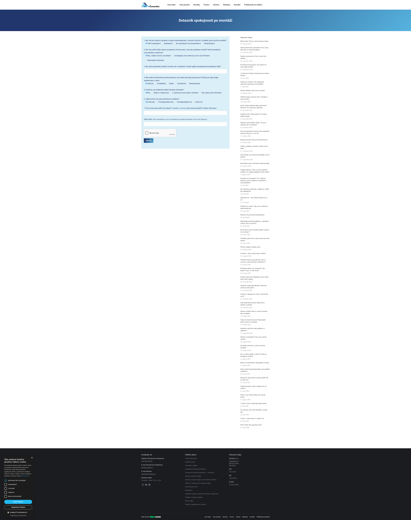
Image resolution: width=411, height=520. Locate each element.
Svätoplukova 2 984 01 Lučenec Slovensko (234, 463)
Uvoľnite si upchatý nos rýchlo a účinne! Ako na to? (254, 295)
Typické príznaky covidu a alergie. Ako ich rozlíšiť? (253, 387)
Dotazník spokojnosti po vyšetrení (195, 504)
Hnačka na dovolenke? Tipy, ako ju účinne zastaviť (253, 338)
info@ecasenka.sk (147, 467)
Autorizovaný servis (191, 487)
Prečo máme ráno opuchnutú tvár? (251, 425)
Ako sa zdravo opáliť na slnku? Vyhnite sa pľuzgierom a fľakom (253, 355)
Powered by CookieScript (18, 515)
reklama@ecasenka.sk (148, 474)
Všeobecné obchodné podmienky (195, 469)
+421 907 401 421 (146, 461)
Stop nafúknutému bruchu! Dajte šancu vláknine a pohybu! (252, 304)
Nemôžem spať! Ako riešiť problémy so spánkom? (252, 329)
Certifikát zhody (190, 462)
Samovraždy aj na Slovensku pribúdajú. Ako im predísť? (255, 156)
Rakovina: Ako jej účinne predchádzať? (252, 215)
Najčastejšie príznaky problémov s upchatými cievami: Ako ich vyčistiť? (254, 222)
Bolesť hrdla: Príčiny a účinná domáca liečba (254, 41)
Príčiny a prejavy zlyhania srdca (250, 247)
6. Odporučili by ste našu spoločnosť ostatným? (173, 100)
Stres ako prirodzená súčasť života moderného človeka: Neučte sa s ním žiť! (254, 132)
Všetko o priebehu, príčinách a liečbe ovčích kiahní (254, 147)
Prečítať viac (25, 476)
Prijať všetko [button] (18, 502)
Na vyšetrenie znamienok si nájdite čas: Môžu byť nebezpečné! (254, 190)
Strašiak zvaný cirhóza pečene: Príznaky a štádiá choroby (253, 115)
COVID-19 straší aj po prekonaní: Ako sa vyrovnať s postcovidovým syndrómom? (253, 261)
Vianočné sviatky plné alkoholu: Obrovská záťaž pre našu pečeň (253, 287)
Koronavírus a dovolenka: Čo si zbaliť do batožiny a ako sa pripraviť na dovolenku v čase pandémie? (253, 180)
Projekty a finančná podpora (194, 497)
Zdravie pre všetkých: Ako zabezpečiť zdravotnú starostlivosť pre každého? (252, 83)
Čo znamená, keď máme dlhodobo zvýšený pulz (253, 411)
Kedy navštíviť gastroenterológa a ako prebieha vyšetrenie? (255, 370)
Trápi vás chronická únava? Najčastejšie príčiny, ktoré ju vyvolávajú (253, 321)
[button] (18, 512)
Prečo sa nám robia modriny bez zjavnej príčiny (252, 396)
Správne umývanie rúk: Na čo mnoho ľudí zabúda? (253, 57)
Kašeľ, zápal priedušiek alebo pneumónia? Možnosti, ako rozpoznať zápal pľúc (253, 106)
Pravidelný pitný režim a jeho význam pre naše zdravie (255, 239)
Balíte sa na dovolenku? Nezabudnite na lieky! (254, 363)
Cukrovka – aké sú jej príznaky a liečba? (253, 253)
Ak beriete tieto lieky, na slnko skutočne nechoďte (252, 347)
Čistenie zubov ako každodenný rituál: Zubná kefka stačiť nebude (254, 278)
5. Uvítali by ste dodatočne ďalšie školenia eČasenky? (182, 91)
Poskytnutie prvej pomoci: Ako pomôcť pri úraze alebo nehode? (253, 66)
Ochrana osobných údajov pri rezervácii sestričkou (201, 479)
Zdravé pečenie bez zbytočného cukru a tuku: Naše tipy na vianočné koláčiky (254, 49)
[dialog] (18, 486)
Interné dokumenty (191, 458)
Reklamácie (188, 490)
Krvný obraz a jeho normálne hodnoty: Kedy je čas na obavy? (254, 231)
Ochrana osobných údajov (193, 476)
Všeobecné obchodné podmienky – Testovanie (199, 472)
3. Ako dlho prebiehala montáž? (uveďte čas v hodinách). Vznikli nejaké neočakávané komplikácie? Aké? (182, 66)
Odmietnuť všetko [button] (18, 507)
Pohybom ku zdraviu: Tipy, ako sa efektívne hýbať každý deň (254, 207)
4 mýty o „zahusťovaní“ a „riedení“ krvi (252, 418)
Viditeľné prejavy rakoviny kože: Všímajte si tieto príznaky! (254, 98)
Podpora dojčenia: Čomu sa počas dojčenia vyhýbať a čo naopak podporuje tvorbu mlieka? (254, 171)
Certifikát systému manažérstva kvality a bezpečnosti (202, 494)
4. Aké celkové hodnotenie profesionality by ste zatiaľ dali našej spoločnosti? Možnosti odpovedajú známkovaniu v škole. (181, 81)
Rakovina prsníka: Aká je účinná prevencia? (254, 140)
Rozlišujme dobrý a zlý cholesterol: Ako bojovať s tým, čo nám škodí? (252, 269)
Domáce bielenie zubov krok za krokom (252, 90)
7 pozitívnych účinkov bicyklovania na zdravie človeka (254, 74)
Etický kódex (189, 501)
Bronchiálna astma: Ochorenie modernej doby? (254, 163)
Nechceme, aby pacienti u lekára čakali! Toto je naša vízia (254, 379)
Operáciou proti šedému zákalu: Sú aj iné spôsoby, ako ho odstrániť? (253, 124)
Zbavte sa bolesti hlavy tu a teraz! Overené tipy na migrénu (253, 312)
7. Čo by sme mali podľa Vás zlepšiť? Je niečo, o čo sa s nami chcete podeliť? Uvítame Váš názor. (180, 108)
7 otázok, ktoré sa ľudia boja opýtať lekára (253, 403)
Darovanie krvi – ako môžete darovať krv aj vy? (253, 199)
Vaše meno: (175, 119)
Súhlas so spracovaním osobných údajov (198, 483)
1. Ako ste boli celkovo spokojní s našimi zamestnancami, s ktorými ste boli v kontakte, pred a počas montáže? (185, 41)
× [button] (32, 458)
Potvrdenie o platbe (191, 465)
